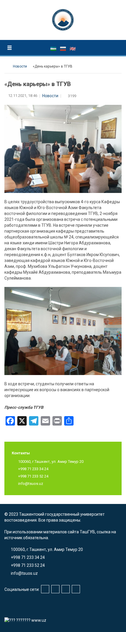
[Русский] (63, 48)
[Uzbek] (53, 48)
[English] (73, 48)
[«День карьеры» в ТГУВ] (63, 330)
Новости (50, 95)
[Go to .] (7, 66)
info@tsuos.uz (30, 483)
